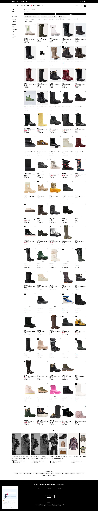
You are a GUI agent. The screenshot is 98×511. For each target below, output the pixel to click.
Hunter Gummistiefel (28, 16)
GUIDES (34, 5)
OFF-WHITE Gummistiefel (62, 16)
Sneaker (82, 473)
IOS (38, 488)
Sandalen (66, 473)
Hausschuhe (42, 473)
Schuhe (28, 9)
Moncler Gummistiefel (36, 16)
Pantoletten (57, 473)
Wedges (54, 475)
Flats (24, 473)
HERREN (23, 5)
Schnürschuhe (72, 473)
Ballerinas (16, 473)
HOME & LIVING (40, 5)
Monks (52, 473)
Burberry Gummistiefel (45, 16)
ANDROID (49, 488)
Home (25, 9)
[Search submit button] (85, 6)
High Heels (47, 473)
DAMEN (18, 5)
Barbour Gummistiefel (53, 16)
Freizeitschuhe (29, 473)
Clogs (20, 473)
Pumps (62, 473)
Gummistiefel (36, 473)
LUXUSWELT (14, 5)
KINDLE (59, 488)
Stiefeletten (49, 475)
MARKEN (27, 5)
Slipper (78, 473)
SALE (31, 5)
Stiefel (44, 475)
